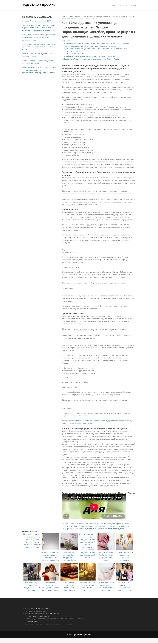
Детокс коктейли (73, 51)
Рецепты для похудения (71, 526)
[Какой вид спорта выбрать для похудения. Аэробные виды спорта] (32, 580)
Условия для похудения (106, 524)
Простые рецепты (123, 524)
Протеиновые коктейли (76, 54)
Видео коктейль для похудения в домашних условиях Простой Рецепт (92, 59)
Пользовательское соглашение (46, 613)
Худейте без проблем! (39, 5)
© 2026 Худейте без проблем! (36, 608)
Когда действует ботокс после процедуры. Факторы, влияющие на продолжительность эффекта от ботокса (39, 70)
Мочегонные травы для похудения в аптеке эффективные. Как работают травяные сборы (39, 46)
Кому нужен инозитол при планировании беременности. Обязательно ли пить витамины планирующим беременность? (38, 27)
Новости (123, 5)
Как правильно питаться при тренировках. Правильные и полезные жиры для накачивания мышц (39, 37)
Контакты (29, 613)
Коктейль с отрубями (95, 529)
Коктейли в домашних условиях (83, 524)
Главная (114, 5)
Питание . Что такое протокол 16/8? (36, 21)
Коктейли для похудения (91, 526)
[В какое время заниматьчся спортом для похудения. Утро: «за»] (124, 580)
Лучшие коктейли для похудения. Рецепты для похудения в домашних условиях (95, 48)
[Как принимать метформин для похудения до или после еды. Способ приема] (87, 544)
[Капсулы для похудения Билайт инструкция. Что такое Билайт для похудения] (69, 550)
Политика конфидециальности (37, 616)
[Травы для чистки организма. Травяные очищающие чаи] (32, 539)
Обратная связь (31, 621)
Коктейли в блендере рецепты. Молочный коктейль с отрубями (89, 56)
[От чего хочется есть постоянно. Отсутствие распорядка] (124, 550)
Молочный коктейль (78, 529)
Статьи (133, 5)
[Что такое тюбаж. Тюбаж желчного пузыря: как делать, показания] (106, 550)
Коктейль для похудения (115, 529)
